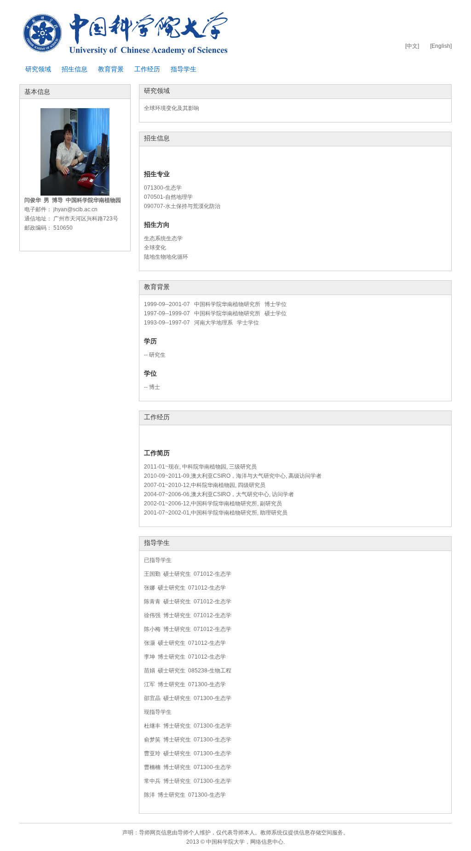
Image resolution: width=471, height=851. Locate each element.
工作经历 (147, 69)
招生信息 (74, 69)
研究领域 (38, 69)
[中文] (412, 46)
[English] (441, 46)
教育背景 (111, 69)
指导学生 (183, 69)
